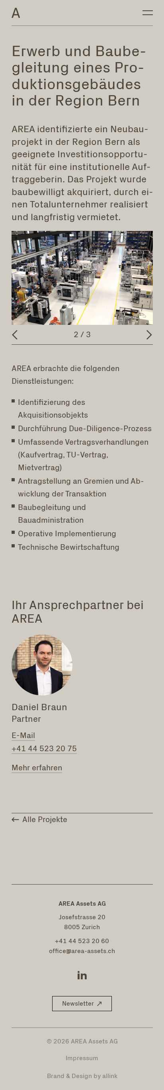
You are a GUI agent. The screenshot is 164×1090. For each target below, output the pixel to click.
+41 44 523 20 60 (82, 941)
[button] (81, 1003)
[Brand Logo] (16, 13)
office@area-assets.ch (82, 951)
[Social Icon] (82, 975)
